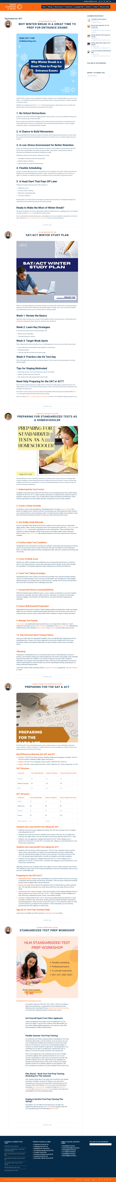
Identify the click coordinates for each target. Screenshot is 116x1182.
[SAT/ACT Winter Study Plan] (47, 272)
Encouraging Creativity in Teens (11, 1170)
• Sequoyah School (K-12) (40, 1156)
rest (21, 100)
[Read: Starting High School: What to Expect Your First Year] (88, 36)
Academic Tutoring (38, 684)
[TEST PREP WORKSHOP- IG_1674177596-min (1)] (47, 967)
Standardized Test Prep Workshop (47, 930)
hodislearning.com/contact (42, 1089)
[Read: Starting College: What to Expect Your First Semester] (88, 44)
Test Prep (53, 21)
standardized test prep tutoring (59, 1008)
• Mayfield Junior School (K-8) (41, 1148)
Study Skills (48, 413)
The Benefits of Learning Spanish (98, 19)
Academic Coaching (97, 40)
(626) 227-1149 (93, 1)
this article (55, 1108)
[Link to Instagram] (99, 1)
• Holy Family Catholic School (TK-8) (43, 1158)
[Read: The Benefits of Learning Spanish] (88, 20)
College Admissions (44, 21)
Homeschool (40, 413)
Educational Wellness (106, 30)
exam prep (30, 213)
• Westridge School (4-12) (40, 1146)
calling (47, 913)
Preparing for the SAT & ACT (47, 686)
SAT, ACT (38, 105)
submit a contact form (41, 218)
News (49, 927)
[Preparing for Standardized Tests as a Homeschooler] (47, 451)
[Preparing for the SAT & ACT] (47, 717)
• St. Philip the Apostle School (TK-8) (43, 1150)
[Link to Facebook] (102, 1)
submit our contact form (42, 396)
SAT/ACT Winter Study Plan (47, 235)
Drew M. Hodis (48, 676)
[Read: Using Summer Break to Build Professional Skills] (88, 51)
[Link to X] (104, 1)
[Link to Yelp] (110, 1)
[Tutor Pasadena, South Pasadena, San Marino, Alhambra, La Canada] (14, 7)
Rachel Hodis (48, 225)
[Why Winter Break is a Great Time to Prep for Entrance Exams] (47, 64)
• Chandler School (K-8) (39, 1152)
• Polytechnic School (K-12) (40, 1144)
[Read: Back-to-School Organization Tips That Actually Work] (88, 26)
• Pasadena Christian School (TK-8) (43, 1154)
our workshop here (39, 1087)
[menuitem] (44, 7)
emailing (53, 913)
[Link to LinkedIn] (107, 1)
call (48, 1106)
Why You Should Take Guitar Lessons (12, 1167)
